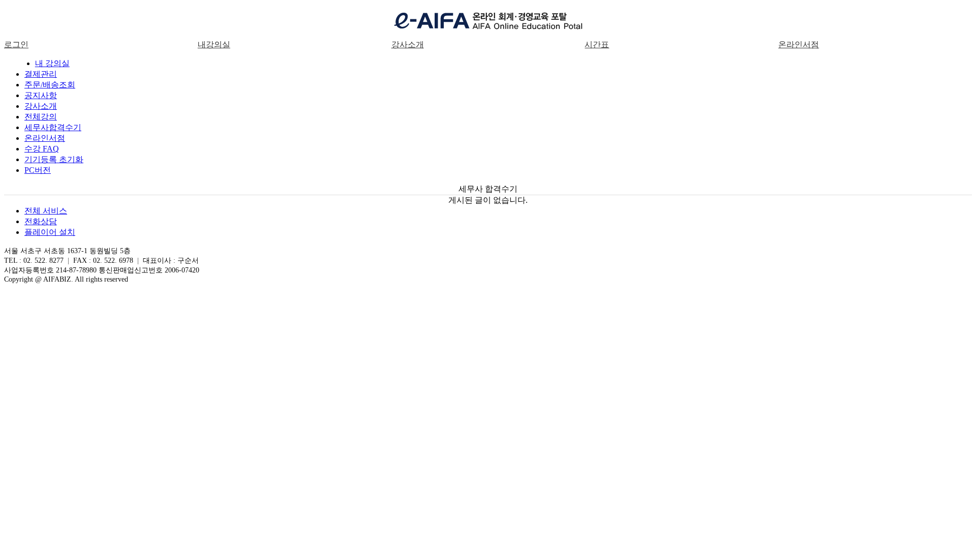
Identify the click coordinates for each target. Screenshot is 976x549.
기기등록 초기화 (53, 159)
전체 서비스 (45, 210)
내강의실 (214, 44)
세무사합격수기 (52, 127)
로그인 (16, 44)
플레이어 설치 (49, 232)
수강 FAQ (41, 148)
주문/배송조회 (49, 84)
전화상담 (40, 221)
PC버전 (37, 170)
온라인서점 (798, 44)
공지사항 (40, 95)
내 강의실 (52, 63)
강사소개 (407, 44)
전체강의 (40, 116)
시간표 (597, 44)
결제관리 (40, 74)
